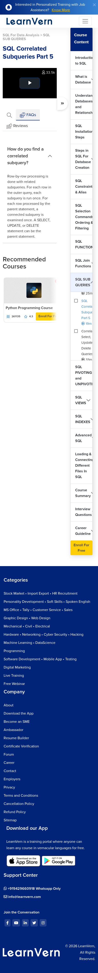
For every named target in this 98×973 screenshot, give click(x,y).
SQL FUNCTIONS (84, 244)
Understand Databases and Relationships (84, 104)
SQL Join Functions (83, 263)
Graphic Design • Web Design (27, 618)
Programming (14, 651)
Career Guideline (83, 531)
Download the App (19, 713)
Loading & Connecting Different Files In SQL (84, 465)
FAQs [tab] (30, 114)
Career (9, 762)
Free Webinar (14, 684)
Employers (12, 779)
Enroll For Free (49, 316)
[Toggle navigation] (85, 21)
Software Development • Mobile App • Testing (40, 659)
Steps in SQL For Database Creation (83, 159)
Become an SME (17, 721)
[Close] (94, 4)
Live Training (14, 675)
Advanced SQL (83, 438)
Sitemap (10, 820)
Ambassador (13, 730)
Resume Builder (16, 738)
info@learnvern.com (24, 897)
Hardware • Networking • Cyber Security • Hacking (43, 634)
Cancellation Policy (19, 803)
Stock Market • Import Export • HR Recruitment (40, 593)
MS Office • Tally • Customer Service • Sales (38, 610)
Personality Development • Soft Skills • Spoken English (47, 601)
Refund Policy (15, 812)
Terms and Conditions (21, 795)
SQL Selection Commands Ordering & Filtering (84, 217)
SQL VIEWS (80, 400)
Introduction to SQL (84, 60)
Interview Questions (83, 512)
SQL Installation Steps (84, 132)
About (8, 705)
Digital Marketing (17, 667)
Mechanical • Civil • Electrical (27, 626)
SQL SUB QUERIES (82, 282)
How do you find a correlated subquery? (25, 156)
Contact (10, 771)
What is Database (83, 79)
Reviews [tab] (20, 125)
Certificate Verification (21, 746)
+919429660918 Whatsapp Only (34, 888)
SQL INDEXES (82, 419)
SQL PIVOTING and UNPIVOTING (84, 375)
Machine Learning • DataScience (29, 642)
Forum (9, 754)
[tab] (9, 114)
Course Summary (83, 493)
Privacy (9, 787)
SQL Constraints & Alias (84, 187)
